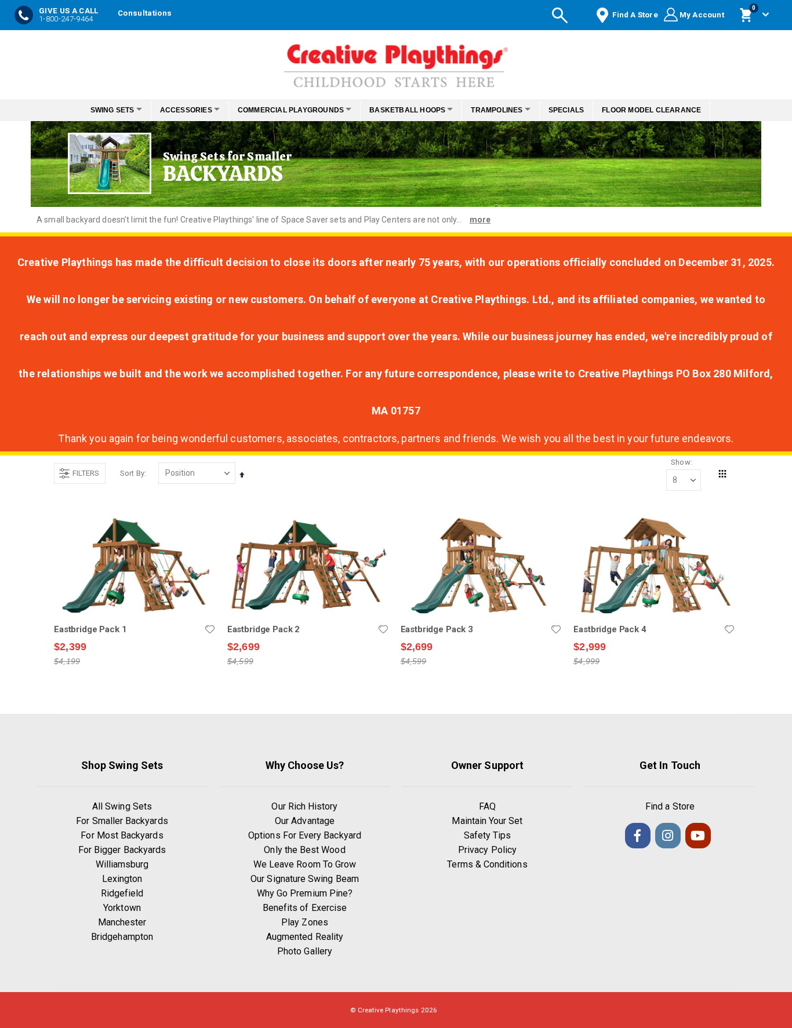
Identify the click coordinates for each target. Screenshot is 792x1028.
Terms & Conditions (487, 864)
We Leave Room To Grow (304, 864)
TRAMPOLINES (506, 110)
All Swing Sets (122, 806)
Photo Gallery (304, 951)
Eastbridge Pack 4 (609, 629)
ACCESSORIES (176, 110)
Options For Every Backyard (304, 835)
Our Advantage (305, 820)
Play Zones (304, 922)
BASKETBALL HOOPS (411, 110)
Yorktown (122, 907)
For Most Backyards (122, 835)
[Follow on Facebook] (638, 835)
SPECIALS (582, 110)
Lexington (122, 878)
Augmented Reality (304, 936)
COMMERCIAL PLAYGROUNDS (287, 110)
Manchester (122, 922)
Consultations (145, 13)
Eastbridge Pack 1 (90, 629)
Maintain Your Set (487, 820)
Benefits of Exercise (305, 907)
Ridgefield (122, 893)
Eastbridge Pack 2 (263, 629)
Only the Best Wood (304, 849)
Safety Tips (487, 835)
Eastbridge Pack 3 (437, 629)
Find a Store (670, 806)
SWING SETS (96, 110)
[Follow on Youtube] (698, 835)
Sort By (132, 473)
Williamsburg (122, 864)
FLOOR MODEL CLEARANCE (667, 110)
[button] (210, 629)
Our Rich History (304, 806)
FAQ (487, 806)
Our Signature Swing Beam (304, 878)
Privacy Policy (487, 849)
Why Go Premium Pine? (305, 893)
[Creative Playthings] (396, 62)
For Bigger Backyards (122, 849)
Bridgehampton (122, 936)
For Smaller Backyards (122, 820)
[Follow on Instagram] (668, 835)
